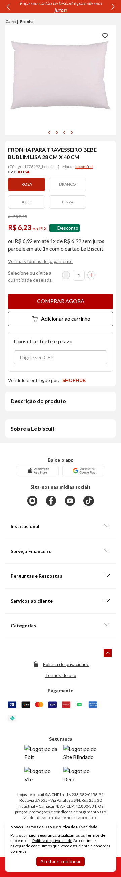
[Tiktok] (89, 501)
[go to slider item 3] (72, 132)
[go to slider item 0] (49, 132)
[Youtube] (70, 501)
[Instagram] (32, 501)
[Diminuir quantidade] (66, 275)
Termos (93, 835)
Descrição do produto (38, 401)
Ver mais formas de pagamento (40, 261)
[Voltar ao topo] (108, 653)
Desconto (67, 228)
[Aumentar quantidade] (91, 275)
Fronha (26, 21)
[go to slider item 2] (64, 132)
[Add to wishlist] (104, 35)
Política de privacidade (66, 664)
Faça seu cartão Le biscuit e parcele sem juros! (60, 6)
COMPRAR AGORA (60, 301)
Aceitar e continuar (60, 861)
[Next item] (113, 7)
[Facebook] (51, 501)
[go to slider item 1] (57, 132)
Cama (10, 21)
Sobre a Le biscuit (33, 428)
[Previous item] (8, 7)
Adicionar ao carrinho (65, 318)
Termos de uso (60, 675)
